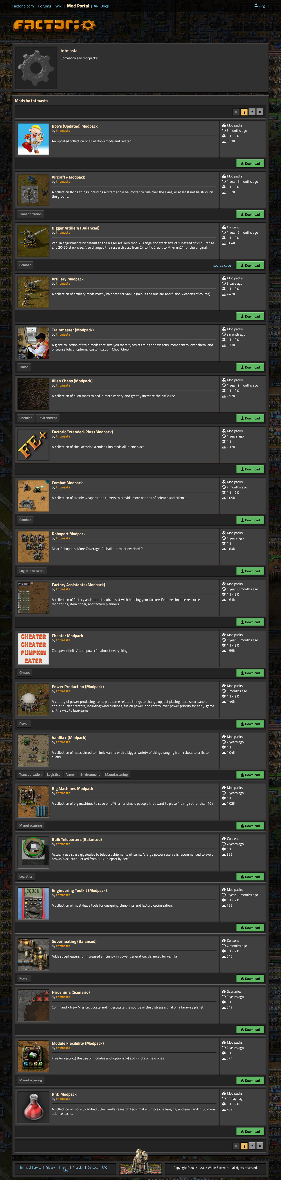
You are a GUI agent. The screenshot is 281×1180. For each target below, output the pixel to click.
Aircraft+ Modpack (68, 177)
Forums (44, 6)
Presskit (78, 1167)
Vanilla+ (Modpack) (69, 737)
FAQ (104, 1167)
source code (222, 265)
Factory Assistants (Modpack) (78, 584)
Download (252, 163)
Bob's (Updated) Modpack (75, 126)
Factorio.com (23, 6)
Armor (70, 774)
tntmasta (63, 130)
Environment (47, 417)
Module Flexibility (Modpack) (78, 1043)
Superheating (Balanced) (74, 941)
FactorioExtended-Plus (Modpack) (82, 431)
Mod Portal (78, 6)
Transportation (30, 214)
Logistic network (31, 570)
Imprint (63, 1167)
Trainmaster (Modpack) (73, 330)
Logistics (53, 774)
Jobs (65, 1170)
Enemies (25, 417)
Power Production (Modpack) (78, 686)
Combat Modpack (67, 482)
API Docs (101, 6)
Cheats (24, 672)
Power (24, 723)
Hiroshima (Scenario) (71, 992)
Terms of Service (30, 1167)
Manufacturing (116, 774)
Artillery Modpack (68, 279)
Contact (93, 1167)
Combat (25, 264)
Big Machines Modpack (72, 788)
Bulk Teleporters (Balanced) (77, 839)
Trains (24, 366)
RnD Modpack (64, 1094)
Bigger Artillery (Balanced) (75, 228)
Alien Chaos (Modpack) (72, 381)
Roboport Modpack (69, 533)
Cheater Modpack (67, 635)
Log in (264, 5)
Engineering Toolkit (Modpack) (79, 890)
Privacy (50, 1167)
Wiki (59, 6)
